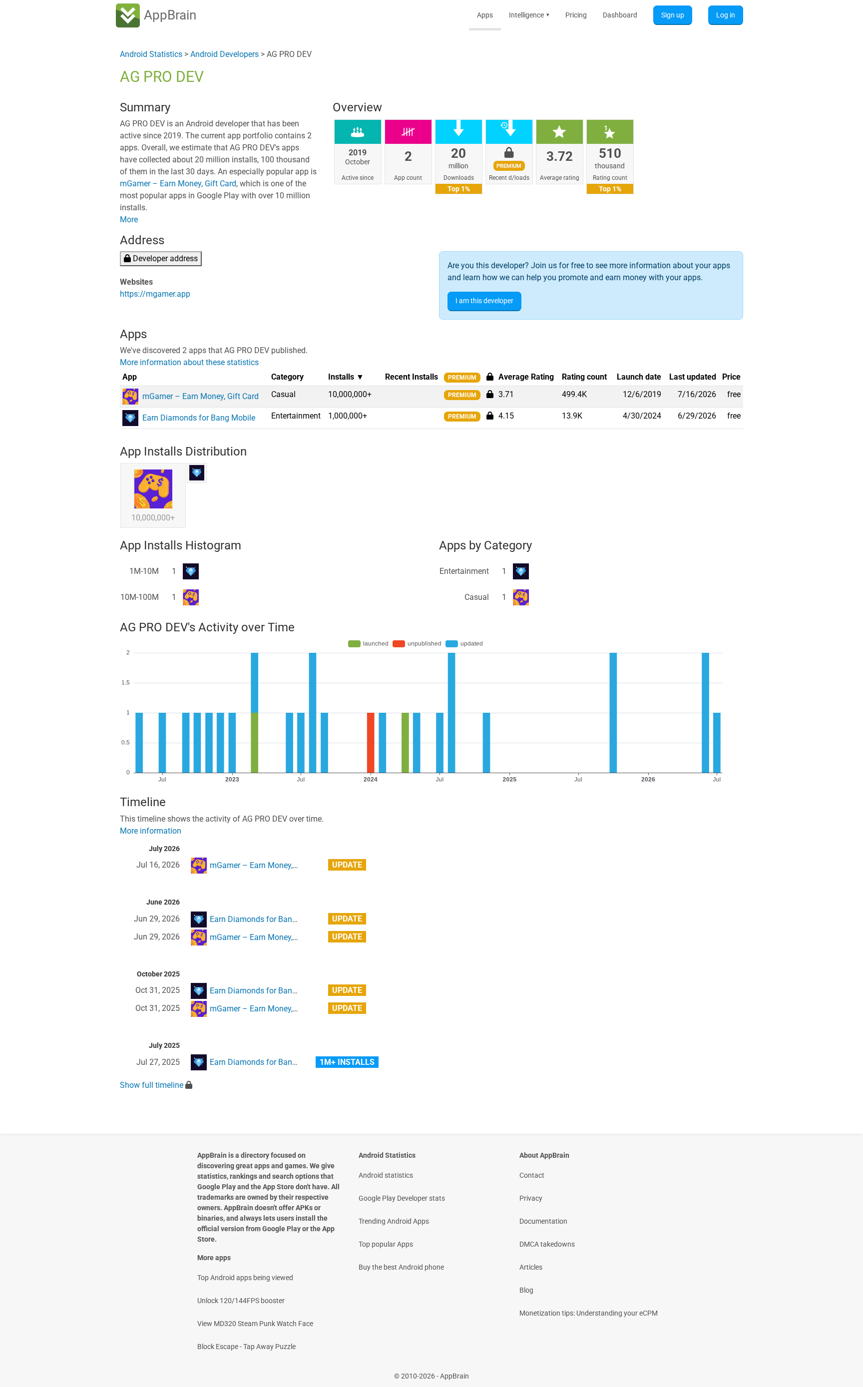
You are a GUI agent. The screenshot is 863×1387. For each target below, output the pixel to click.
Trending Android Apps (394, 1221)
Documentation (543, 1221)
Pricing (576, 15)
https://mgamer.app (155, 294)
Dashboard (620, 15)
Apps (485, 15)
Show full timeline (151, 1085)
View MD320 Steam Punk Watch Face (255, 1324)
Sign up (672, 15)
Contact (531, 1175)
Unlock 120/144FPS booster (241, 1301)
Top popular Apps (386, 1244)
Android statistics (386, 1175)
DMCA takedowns (547, 1244)
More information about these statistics (189, 362)
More (129, 219)
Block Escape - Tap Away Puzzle (246, 1347)
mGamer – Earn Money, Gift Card (178, 183)
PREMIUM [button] (462, 377)
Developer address (164, 258)
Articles (530, 1267)
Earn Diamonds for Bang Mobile (266, 919)
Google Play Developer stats (402, 1198)
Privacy (530, 1198)
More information (150, 831)
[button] (489, 394)
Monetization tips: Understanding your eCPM (588, 1313)
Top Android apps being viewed (245, 1278)
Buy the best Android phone (401, 1267)
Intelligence (529, 15)
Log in (725, 15)
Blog (526, 1290)
